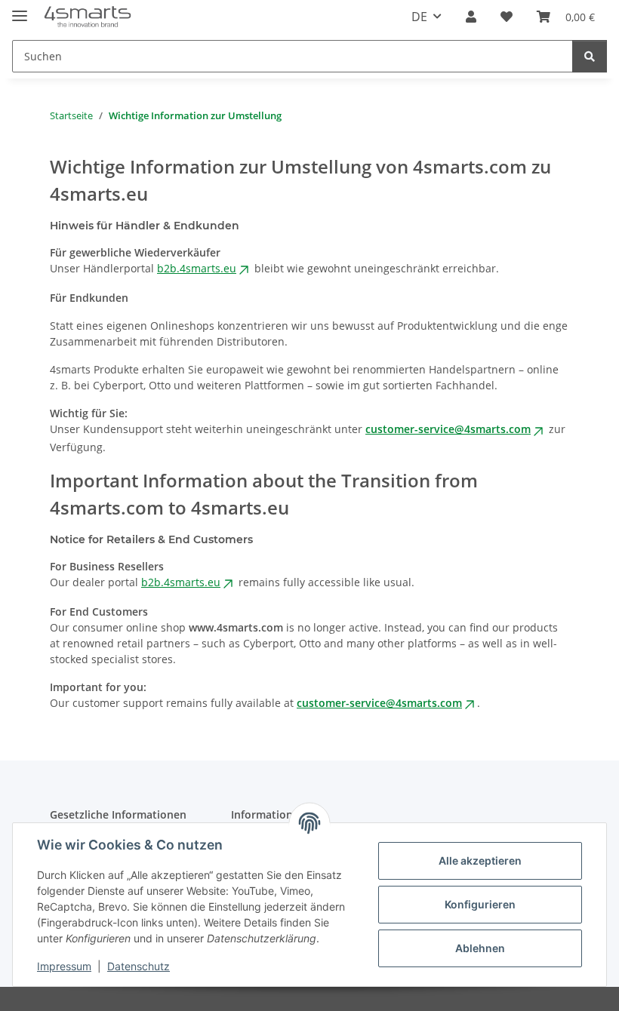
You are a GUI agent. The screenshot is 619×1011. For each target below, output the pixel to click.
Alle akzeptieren (480, 860)
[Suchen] (589, 56)
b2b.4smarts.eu (196, 268)
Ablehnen (480, 948)
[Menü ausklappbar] (19, 9)
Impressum (64, 966)
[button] (471, 17)
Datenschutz (138, 966)
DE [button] (419, 16)
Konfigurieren (480, 904)
